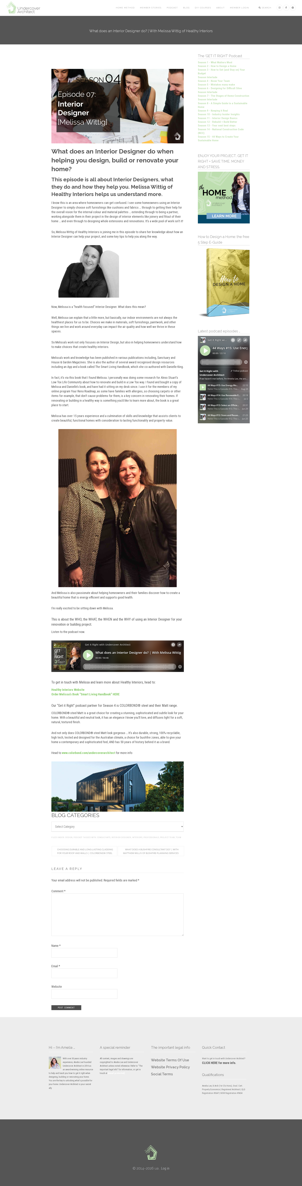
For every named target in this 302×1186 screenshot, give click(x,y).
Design (69, 837)
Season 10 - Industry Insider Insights (219, 114)
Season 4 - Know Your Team (214, 81)
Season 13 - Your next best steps (216, 125)
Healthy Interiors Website (67, 690)
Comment (58, 891)
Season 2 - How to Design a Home (217, 66)
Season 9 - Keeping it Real (213, 110)
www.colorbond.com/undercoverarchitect (88, 753)
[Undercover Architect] (151, 1152)
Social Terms (162, 1074)
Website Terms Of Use (170, 1060)
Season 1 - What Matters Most (215, 62)
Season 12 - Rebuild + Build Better (217, 121)
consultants (103, 837)
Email (55, 966)
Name (56, 946)
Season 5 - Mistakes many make (216, 84)
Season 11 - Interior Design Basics (217, 118)
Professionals (151, 837)
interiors (137, 837)
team (178, 837)
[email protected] (116, 1073)
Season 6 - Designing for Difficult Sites (220, 88)
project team (167, 837)
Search (266, 8)
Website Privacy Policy (170, 1067)
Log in (165, 1168)
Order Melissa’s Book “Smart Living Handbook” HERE (85, 694)
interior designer (121, 837)
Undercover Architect (25, 8)
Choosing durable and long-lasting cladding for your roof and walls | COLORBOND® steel (85, 851)
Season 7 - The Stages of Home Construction (223, 95)
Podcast (78, 837)
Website (56, 986)
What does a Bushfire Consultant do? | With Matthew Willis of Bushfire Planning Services (151, 851)
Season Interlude (207, 77)
